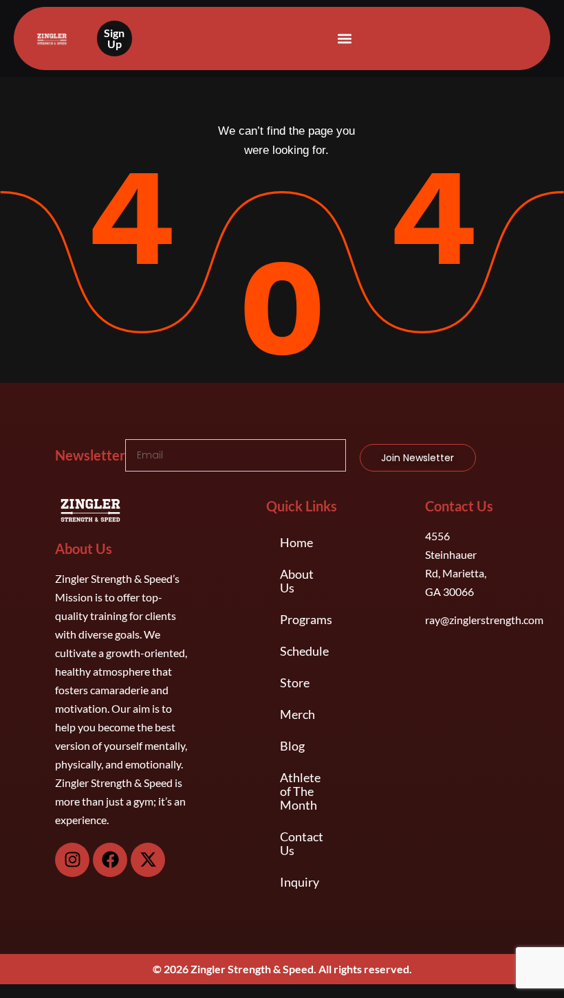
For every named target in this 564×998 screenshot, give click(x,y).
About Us (297, 580)
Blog (292, 745)
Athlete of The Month (300, 791)
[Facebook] (110, 860)
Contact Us (301, 843)
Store (295, 682)
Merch (297, 714)
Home (296, 542)
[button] (344, 38)
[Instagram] (72, 860)
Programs (306, 619)
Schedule (304, 650)
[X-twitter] (148, 860)
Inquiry (299, 881)
